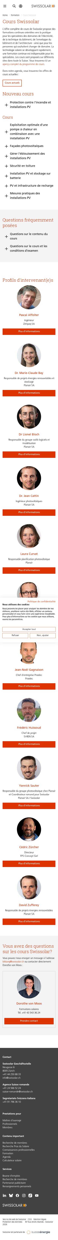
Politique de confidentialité (42, 602)
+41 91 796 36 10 (12, 1102)
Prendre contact (29, 1021)
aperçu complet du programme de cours (23, 64)
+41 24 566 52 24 (12, 1088)
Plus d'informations (29, 331)
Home (5, 15)
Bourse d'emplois (11, 1176)
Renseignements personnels (17, 1186)
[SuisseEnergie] (39, 1232)
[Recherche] (14, 6)
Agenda (7, 1157)
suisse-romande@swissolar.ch (18, 1092)
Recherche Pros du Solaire (16, 1146)
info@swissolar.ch (11, 1078)
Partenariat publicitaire (14, 1183)
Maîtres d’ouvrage (12, 1120)
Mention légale (40, 1219)
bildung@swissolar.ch (13, 962)
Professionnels (10, 1124)
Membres (7, 1128)
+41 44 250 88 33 (12, 1074)
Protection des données (12, 1222)
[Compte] (21, 6)
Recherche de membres (15, 1143)
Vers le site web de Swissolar (14, 1219)
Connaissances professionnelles (19, 1150)
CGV (30, 1219)
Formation (15, 15)
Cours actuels (12, 83)
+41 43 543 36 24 (29, 1013)
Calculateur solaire (12, 1160)
